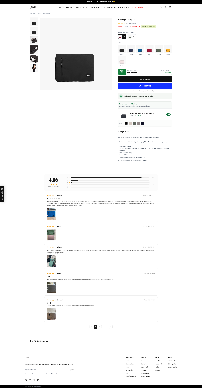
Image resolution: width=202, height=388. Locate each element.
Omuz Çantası (145, 373)
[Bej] (130, 123)
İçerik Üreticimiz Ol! (131, 376)
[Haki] (134, 123)
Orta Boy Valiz (172, 364)
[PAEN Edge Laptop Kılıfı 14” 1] (34, 22)
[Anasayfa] (33, 7)
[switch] (168, 114)
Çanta (39, 13)
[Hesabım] (165, 7)
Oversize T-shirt (159, 364)
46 (106, 327)
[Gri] (138, 123)
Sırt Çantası (144, 361)
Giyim (157, 357)
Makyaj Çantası (145, 376)
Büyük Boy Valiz (172, 367)
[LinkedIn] (34, 380)
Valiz (170, 357)
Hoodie (157, 367)
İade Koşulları (129, 370)
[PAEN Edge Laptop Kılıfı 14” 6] (34, 68)
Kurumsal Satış (130, 364)
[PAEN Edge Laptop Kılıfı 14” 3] (34, 40)
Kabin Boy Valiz (172, 361)
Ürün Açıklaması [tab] (123, 132)
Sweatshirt (157, 370)
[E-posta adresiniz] (72, 369)
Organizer (144, 370)
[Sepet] (170, 7)
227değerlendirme (131, 23)
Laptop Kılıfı (46, 13)
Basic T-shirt (158, 361)
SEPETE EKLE (145, 79)
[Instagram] (26, 380)
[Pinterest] (38, 380)
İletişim (128, 361)
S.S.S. (127, 367)
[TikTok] (30, 380)
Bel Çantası (144, 364)
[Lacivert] (142, 123)
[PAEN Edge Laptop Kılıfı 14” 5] (34, 59)
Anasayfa (32, 13)
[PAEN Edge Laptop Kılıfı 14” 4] (34, 49)
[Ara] (161, 7)
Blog (127, 373)
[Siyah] (126, 123)
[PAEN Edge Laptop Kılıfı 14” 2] (34, 31)
